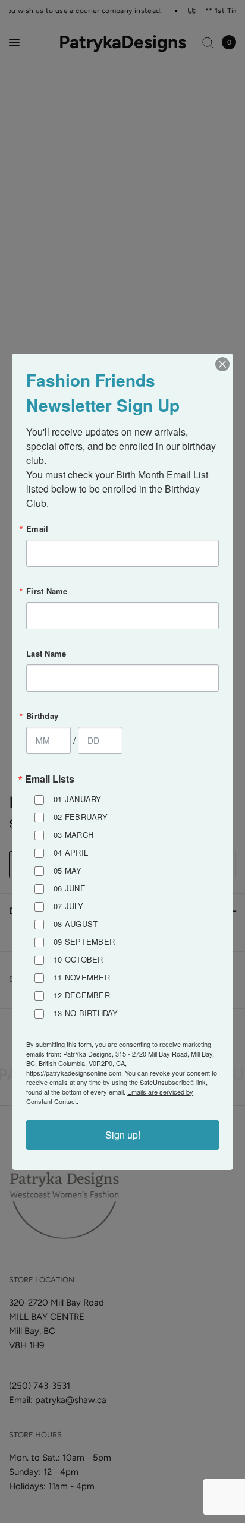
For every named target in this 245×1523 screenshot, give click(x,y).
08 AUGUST (76, 923)
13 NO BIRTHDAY (86, 1013)
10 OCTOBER (78, 959)
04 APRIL (71, 852)
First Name (47, 591)
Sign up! (122, 1135)
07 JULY (68, 906)
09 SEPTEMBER (84, 941)
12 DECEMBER (82, 995)
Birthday (42, 716)
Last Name (46, 653)
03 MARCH (73, 834)
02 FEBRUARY (81, 816)
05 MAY (68, 870)
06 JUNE (70, 888)
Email (37, 528)
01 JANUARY (78, 799)
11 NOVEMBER (82, 977)
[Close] (222, 364)
